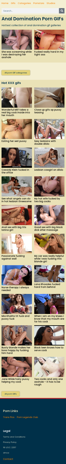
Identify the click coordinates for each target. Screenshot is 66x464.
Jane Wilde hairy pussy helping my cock (15, 380)
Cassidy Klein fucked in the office (15, 171)
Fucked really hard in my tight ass (49, 53)
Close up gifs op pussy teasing (47, 111)
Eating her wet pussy (14, 141)
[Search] (61, 10)
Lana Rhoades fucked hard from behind (47, 286)
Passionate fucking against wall (13, 257)
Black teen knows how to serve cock (48, 349)
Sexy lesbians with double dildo (45, 142)
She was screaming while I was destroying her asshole (17, 54)
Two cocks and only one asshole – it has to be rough (48, 381)
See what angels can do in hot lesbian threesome (16, 200)
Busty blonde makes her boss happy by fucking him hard (16, 350)
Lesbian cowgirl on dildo (48, 169)
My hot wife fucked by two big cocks (47, 200)
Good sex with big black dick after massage (48, 229)
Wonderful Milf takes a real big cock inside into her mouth (16, 112)
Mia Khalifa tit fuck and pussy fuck (15, 317)
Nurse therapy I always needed (15, 289)
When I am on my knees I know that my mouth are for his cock (49, 318)
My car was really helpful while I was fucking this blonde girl (49, 258)
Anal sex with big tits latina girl (14, 229)
